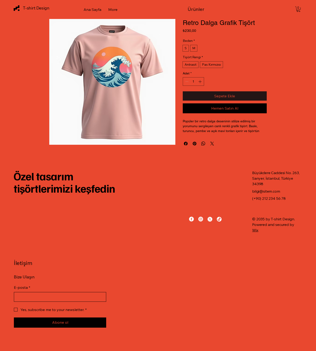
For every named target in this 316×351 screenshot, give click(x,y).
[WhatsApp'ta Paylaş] (203, 143)
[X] (210, 219)
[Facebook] (191, 219)
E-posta (22, 287)
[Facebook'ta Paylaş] (186, 143)
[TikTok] (219, 219)
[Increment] (200, 81)
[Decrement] (186, 81)
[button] (204, 9)
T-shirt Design (36, 8)
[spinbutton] (193, 81)
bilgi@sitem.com (266, 191)
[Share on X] (212, 143)
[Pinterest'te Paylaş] (194, 143)
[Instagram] (201, 219)
